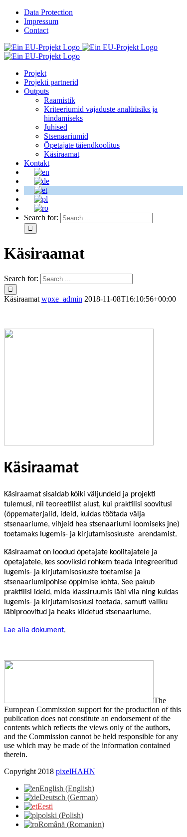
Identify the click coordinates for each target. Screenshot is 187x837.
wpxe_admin (61, 299)
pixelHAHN (75, 771)
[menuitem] (103, 12)
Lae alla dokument (34, 630)
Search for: (41, 217)
